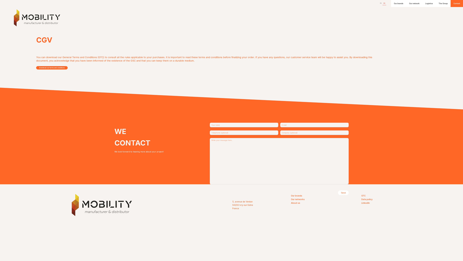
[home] (37, 17)
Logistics (429, 3)
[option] (380, 3)
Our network (414, 3)
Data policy (367, 199)
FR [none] (380, 3)
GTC (363, 196)
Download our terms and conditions (52, 68)
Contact (456, 3)
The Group (443, 3)
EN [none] (384, 3)
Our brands (398, 3)
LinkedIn (365, 203)
